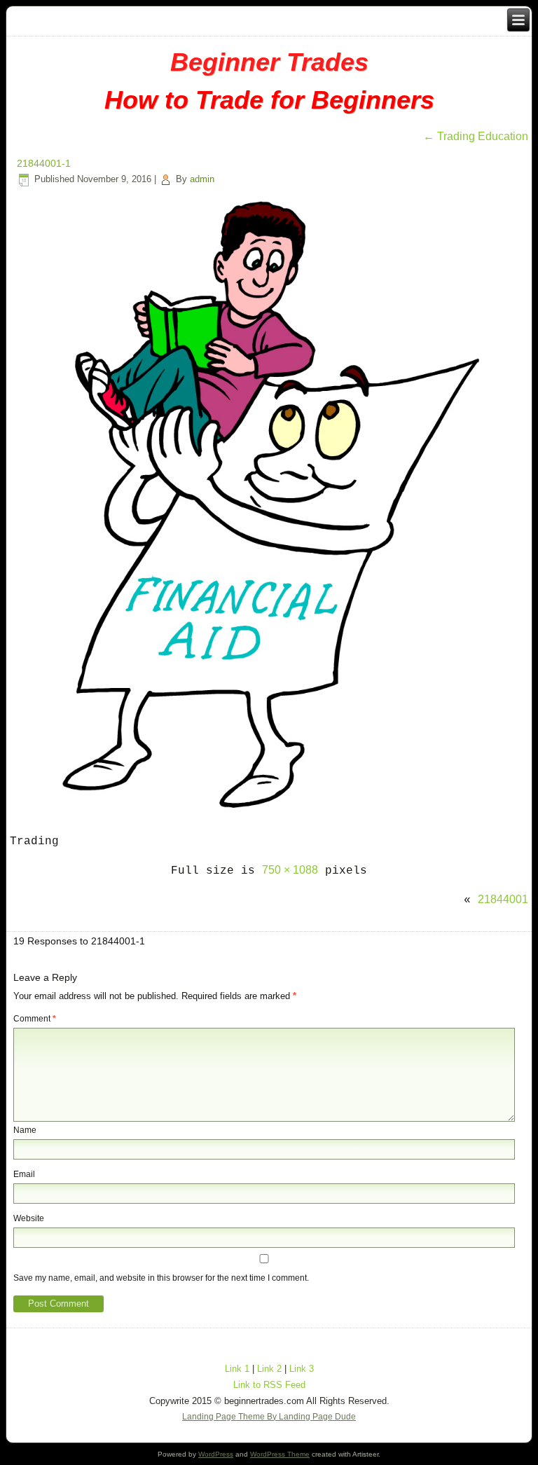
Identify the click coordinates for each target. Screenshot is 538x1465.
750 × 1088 (290, 870)
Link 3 (301, 1368)
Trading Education (475, 136)
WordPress (215, 1454)
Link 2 (269, 1368)
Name (24, 1130)
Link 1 (237, 1368)
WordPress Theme (280, 1454)
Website (28, 1218)
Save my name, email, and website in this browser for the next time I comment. (161, 1278)
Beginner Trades (269, 62)
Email (24, 1174)
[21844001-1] (269, 812)
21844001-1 (44, 163)
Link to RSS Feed (269, 1385)
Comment (34, 1019)
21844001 (503, 899)
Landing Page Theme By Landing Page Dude (269, 1417)
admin (202, 179)
